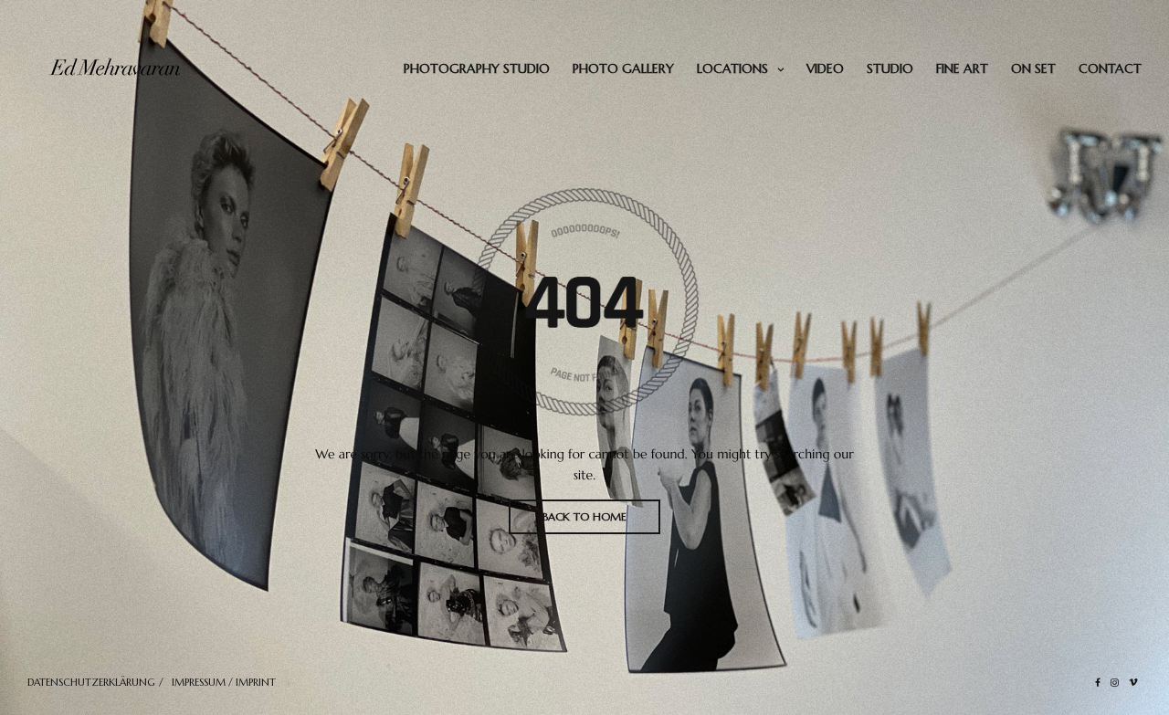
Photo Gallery (623, 68)
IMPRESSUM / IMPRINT (224, 682)
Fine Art (962, 68)
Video (825, 68)
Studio (890, 68)
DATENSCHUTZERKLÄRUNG (91, 682)
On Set (1033, 68)
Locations (732, 68)
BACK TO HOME (584, 516)
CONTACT (1110, 68)
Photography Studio (477, 68)
